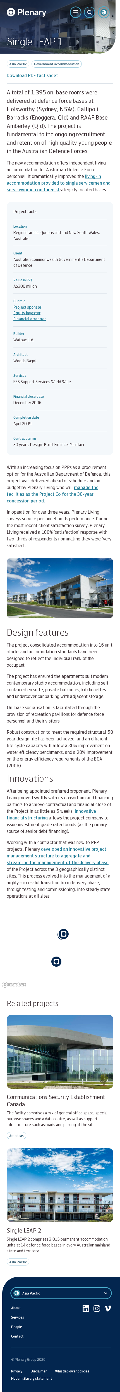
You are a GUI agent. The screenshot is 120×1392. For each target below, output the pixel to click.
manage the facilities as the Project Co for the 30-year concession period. (52, 494)
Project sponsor (27, 306)
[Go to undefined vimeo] (107, 1322)
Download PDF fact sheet (32, 75)
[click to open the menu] (76, 12)
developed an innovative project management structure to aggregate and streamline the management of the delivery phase (58, 855)
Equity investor (26, 312)
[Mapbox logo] (14, 984)
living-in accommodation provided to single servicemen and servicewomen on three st (59, 182)
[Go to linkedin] (86, 1322)
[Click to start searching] (89, 12)
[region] (60, 948)
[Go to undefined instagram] (96, 1322)
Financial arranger (29, 318)
